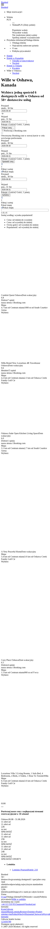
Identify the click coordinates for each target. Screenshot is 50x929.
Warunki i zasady (32, 897)
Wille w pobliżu (19, 899)
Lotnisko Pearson (25, 870)
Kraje (3, 909)
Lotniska (16, 912)
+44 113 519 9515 (9, 904)
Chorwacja (38, 914)
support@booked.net (26, 904)
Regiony (24, 912)
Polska (15, 914)
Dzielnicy (32, 912)
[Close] (2, 806)
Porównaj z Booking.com (15, 130)
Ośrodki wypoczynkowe (23, 61)
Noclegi (15, 63)
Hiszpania (29, 914)
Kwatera (16, 68)
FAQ (22, 897)
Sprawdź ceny (8, 162)
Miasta (9, 912)
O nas (3, 897)
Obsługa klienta (13, 897)
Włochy (21, 914)
